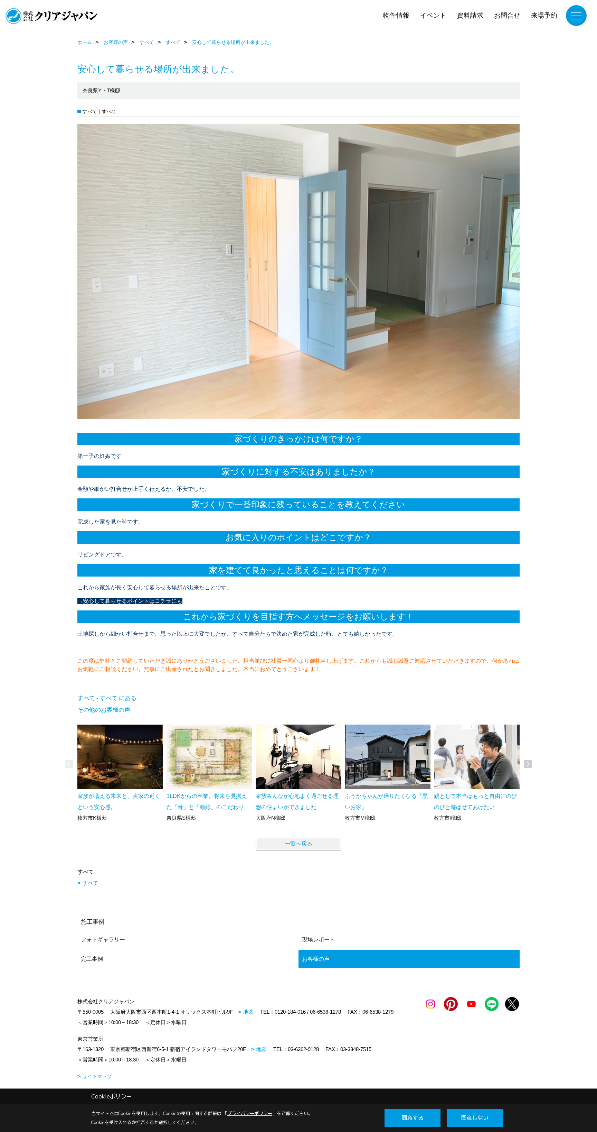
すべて (90, 883)
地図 (248, 1012)
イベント (433, 15)
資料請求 (470, 15)
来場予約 (544, 15)
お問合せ (507, 15)
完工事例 (92, 959)
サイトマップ (97, 1076)
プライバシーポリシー (249, 1113)
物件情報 (396, 15)
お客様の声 (316, 959)
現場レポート (318, 939)
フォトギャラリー (103, 939)
